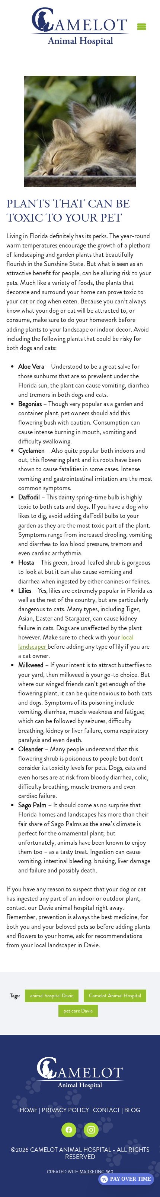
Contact (106, 1110)
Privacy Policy (65, 1110)
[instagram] (91, 1130)
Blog (132, 1110)
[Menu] (141, 27)
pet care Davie (78, 1010)
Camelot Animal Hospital (115, 995)
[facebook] (68, 1130)
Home (29, 1110)
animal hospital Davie (51, 995)
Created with (80, 1172)
